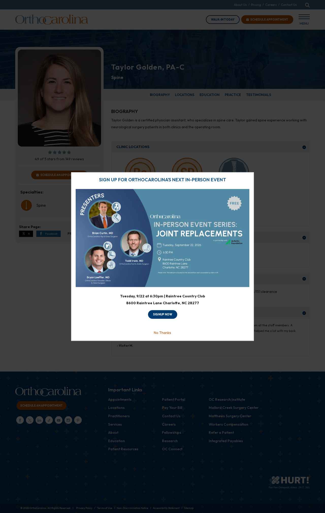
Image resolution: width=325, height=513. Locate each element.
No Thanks (162, 332)
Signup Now (162, 314)
